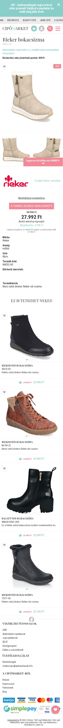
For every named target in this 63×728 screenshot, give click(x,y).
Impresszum (8, 683)
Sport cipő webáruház (29, 722)
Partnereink (8, 687)
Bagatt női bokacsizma (17, 518)
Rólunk (6, 679)
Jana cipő (39, 20)
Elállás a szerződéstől (13, 650)
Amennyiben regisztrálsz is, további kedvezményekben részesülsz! (31, 52)
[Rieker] (16, 180)
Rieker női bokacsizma (17, 365)
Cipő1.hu (39, 725)
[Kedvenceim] (55, 709)
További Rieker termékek (47, 180)
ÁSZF (5, 642)
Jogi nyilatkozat (10, 637)
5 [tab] (36, 359)
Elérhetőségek (9, 662)
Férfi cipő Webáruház (43, 720)
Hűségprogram (10, 646)
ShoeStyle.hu (29, 725)
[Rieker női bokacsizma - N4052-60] (15, 149)
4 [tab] (34, 359)
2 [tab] (29, 359)
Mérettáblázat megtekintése (31, 198)
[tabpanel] (31, 337)
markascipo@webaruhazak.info (18, 666)
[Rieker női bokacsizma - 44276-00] (31, 337)
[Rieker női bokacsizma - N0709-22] (31, 414)
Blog (5, 691)
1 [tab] (27, 359)
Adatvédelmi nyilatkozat (14, 634)
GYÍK (5, 630)
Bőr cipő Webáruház (48, 722)
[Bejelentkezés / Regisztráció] (42, 28)
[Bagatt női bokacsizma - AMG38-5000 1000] (31, 490)
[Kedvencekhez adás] (4, 66)
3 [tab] (31, 359)
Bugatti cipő (23, 20)
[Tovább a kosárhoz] (34, 28)
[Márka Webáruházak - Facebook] (31, 619)
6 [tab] (37, 512)
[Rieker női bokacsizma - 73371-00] (31, 566)
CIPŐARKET (15, 28)
